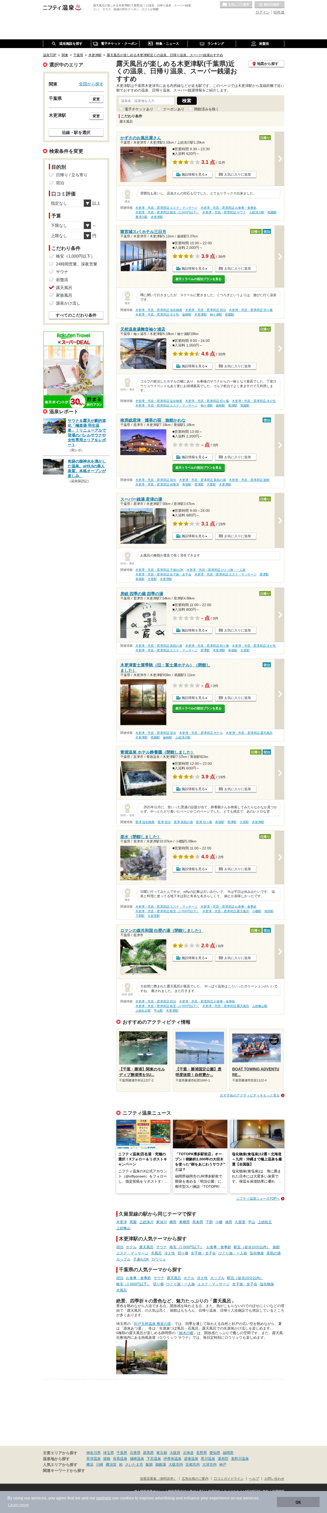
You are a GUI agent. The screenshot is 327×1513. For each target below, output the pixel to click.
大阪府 (175, 1453)
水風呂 (156, 1253)
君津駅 (199, 484)
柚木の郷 (186, 1333)
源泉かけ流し (68, 303)
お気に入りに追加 (237, 174)
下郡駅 (140, 916)
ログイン (262, 12)
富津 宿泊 (164, 822)
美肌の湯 (273, 1253)
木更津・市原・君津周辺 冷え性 (157, 314)
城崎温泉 (137, 1459)
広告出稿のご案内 (195, 1479)
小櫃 (219, 1222)
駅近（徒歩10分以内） (252, 1247)
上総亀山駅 (259, 1006)
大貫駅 (211, 484)
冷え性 (169, 1253)
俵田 (228, 1222)
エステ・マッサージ (132, 1253)
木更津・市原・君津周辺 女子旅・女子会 (163, 574)
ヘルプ (254, 1479)
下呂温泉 (154, 1459)
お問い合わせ (274, 1479)
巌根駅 (186, 314)
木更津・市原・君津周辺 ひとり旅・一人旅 (216, 570)
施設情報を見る (193, 174)
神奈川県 (93, 1453)
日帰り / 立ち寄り (72, 175)
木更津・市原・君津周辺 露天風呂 (249, 733)
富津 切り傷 (204, 822)
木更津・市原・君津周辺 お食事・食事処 (228, 208)
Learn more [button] (18, 1505)
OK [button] (298, 1502)
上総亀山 (123, 1228)
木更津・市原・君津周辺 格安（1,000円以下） (167, 212)
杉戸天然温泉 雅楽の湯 (152, 1324)
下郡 (209, 1222)
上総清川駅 (256, 212)
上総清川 (146, 1222)
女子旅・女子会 (203, 1253)
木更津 (121, 1222)
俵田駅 (269, 911)
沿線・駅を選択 (76, 132)
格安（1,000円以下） (186, 1247)
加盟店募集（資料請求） (158, 1479)
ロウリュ (158, 1259)
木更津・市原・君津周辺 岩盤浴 (157, 484)
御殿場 (160, 1464)
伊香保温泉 (172, 1459)
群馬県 (148, 1453)
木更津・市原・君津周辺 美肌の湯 (202, 480)
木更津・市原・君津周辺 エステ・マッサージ (166, 208)
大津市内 (209, 1464)
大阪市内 (176, 1464)
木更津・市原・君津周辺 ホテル (201, 733)
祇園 (133, 1222)
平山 (251, 1222)
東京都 (161, 1453)
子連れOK (141, 1259)
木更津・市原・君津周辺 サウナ (224, 212)
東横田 (184, 1222)
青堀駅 (186, 484)
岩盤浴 (62, 280)
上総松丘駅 (143, 1010)
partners (103, 1498)
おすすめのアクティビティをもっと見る (250, 1095)
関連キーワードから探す (64, 1471)
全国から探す (91, 84)
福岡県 (228, 1453)
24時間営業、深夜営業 (76, 264)
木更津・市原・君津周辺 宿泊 (205, 310)
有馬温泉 (120, 1459)
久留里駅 (154, 916)
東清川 (161, 1222)
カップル (123, 1259)
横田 (173, 1222)
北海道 (188, 1453)
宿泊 (119, 1247)
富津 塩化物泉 (145, 822)
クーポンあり (173, 109)
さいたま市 (134, 1464)
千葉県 (121, 1453)
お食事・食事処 (218, 1247)
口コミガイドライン (229, 1479)
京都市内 (192, 1464)
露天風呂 (146, 1247)
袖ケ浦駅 (216, 314)
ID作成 (279, 12)
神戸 (222, 1464)
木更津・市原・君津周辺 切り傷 (251, 310)
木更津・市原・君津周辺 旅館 (249, 480)
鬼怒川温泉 (240, 1459)
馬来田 (197, 1222)
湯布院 (223, 1459)
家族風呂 (64, 295)
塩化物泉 (257, 1253)
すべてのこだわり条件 (76, 315)
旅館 (276, 1247)
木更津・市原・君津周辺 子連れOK (159, 570)
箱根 (106, 1459)
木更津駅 (157, 217)
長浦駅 (232, 405)
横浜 (90, 1464)
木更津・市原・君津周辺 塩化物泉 (158, 310)
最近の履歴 (269, 4)
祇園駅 (272, 212)
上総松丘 (265, 1222)
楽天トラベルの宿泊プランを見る (198, 279)
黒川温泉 (208, 1459)
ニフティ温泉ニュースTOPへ (258, 1198)
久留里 (240, 1222)
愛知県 (214, 1453)
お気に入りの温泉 (236, 4)
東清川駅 (141, 217)
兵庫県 (135, 1453)
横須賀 (111, 1464)
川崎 (99, 1464)
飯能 (149, 1464)
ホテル (131, 1247)
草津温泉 (93, 1459)
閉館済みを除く (206, 109)
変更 (96, 99)
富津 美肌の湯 (183, 822)
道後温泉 (191, 1459)
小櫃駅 (256, 911)
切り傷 (183, 1253)
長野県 (201, 1453)
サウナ (161, 1247)
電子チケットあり (139, 109)
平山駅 (158, 1010)
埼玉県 (108, 1453)
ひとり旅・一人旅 (232, 1253)
